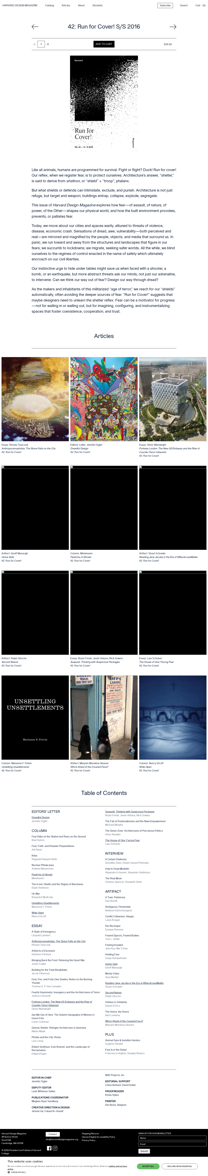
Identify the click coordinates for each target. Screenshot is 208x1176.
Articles (66, 5)
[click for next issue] (35, 26)
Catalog (49, 5)
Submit (144, 1151)
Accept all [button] (148, 1166)
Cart (198, 5)
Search (184, 5)
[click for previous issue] (173, 26)
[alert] (104, 1166)
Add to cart (104, 44)
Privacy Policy (88, 1140)
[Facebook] (49, 1148)
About (81, 5)
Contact (53, 1134)
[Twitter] (55, 1148)
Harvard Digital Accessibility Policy (98, 1137)
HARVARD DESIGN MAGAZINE (19, 5)
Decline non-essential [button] (179, 1166)
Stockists (97, 5)
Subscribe (165, 5)
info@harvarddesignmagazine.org (62, 1139)
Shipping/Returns (90, 1133)
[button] (70, 1172)
